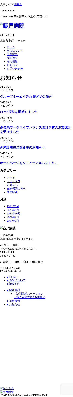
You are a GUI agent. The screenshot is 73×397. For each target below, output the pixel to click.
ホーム (11, 47)
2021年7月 (13, 217)
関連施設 (12, 57)
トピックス (13, 181)
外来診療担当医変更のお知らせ (22, 147)
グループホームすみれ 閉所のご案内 (26, 96)
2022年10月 (13, 213)
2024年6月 (13, 206)
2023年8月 (13, 209)
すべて (11, 177)
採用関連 (12, 192)
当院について (15, 50)
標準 (16, 4)
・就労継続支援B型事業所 (29, 297)
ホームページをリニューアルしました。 (29, 163)
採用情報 (12, 61)
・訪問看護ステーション (28, 293)
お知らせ (12, 65)
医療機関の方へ (16, 188)
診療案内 (13, 283)
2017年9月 (13, 220)
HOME (12, 276)
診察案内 (12, 54)
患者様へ (12, 184)
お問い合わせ (15, 68)
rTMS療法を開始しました (19, 112)
